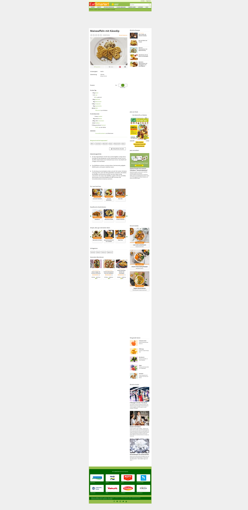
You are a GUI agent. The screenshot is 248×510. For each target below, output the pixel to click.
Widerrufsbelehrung (136, 497)
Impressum (112, 497)
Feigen (140, 365)
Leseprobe (132, 140)
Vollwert (98, 252)
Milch (96, 108)
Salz (96, 95)
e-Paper (147, 140)
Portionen (122, 87)
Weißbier (97, 123)
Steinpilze (141, 373)
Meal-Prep (120, 240)
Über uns (93, 497)
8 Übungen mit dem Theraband (138, 403)
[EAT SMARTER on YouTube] (126, 501)
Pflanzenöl (97, 110)
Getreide (93, 252)
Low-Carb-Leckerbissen (139, 245)
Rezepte (99, 7)
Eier (96, 97)
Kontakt (105, 497)
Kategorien (110, 498)
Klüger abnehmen (121, 7)
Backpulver (98, 104)
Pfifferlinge (141, 349)
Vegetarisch (109, 252)
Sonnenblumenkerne (100, 133)
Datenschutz (117, 497)
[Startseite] (99, 4)
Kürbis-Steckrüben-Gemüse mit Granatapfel (121, 272)
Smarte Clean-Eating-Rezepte (140, 266)
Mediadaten (105, 498)
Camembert (101, 121)
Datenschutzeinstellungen (126, 497)
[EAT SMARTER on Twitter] (123, 501)
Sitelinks (101, 497)
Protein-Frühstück (120, 219)
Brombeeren (141, 357)
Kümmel (103, 125)
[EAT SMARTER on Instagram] (120, 501)
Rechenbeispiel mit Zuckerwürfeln (139, 454)
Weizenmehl (98, 101)
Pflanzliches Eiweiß (109, 219)
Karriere (97, 497)
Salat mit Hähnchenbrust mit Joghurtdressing (143, 49)
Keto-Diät (120, 198)
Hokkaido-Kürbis (142, 340)
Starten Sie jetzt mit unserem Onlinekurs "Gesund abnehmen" (139, 169)
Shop (147, 7)
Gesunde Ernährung (109, 7)
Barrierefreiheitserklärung (96, 498)
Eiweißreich (97, 219)
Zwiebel (100, 116)
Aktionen (140, 7)
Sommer (93, 7)
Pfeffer (97, 127)
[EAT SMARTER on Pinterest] (117, 501)
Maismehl (97, 99)
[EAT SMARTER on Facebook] (114, 501)
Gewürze (104, 252)
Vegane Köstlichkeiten (139, 288)
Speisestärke (98, 106)
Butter (96, 93)
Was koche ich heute (97, 240)
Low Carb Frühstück (97, 198)
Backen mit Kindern (135, 427)
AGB (108, 497)
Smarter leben (132, 7)
